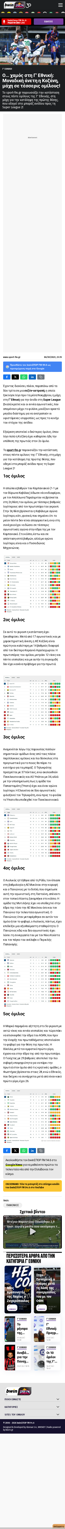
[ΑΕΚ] (3, 14)
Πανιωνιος (12, 1205)
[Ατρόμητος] (21, 14)
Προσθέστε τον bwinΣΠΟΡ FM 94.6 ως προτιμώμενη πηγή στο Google (30, 367)
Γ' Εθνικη (7, 68)
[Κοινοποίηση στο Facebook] (6, 377)
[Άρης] (9, 14)
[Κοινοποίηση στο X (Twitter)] (15, 377)
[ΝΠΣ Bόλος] (27, 14)
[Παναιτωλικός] (57, 14)
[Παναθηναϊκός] (51, 14)
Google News (14, 1164)
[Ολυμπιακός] (39, 14)
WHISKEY (41, 1427)
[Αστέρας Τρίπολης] (15, 14)
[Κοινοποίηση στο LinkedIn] (32, 377)
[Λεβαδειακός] (33, 14)
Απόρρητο (58, 1526)
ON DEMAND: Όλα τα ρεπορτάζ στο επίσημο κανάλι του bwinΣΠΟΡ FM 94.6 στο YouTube (32, 1186)
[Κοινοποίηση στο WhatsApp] (23, 377)
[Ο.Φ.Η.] (45, 14)
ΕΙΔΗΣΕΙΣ (48, 21)
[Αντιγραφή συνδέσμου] (40, 377)
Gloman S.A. (31, 1427)
